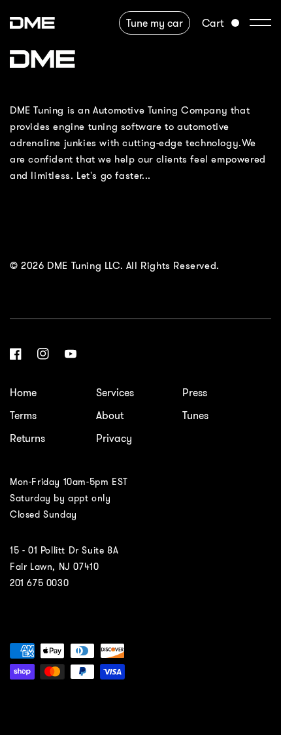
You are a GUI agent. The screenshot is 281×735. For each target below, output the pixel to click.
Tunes (195, 415)
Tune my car (154, 22)
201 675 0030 (39, 583)
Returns (27, 438)
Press (194, 392)
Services (115, 392)
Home (23, 392)
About (110, 415)
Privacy (114, 438)
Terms (23, 415)
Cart (212, 22)
